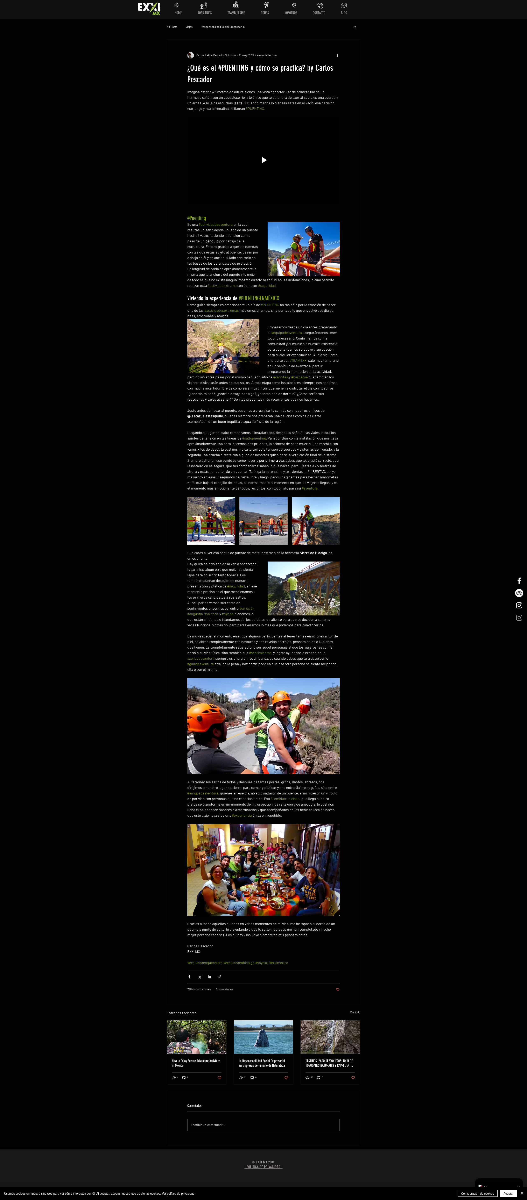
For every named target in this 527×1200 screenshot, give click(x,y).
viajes (189, 27)
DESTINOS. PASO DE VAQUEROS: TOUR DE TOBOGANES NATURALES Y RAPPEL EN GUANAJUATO (329, 1063)
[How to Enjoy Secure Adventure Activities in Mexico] (196, 1037)
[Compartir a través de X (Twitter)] (199, 977)
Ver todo (355, 1012)
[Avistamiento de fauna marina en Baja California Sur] (263, 1037)
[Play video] (263, 160)
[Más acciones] (337, 55)
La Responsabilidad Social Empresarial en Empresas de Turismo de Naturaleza (262, 1063)
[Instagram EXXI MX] (519, 605)
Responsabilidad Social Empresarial (223, 27)
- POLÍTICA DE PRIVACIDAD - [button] (263, 1167)
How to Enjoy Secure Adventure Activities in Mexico (196, 1063)
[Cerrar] (522, 1193)
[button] (355, 27)
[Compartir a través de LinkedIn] (209, 977)
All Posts (172, 27)
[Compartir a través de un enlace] (220, 977)
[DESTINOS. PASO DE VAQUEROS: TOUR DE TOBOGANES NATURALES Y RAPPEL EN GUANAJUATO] (330, 1037)
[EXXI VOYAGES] (519, 618)
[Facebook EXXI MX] (519, 581)
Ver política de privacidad (178, 1193)
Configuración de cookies (477, 1193)
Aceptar (509, 1193)
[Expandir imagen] (211, 521)
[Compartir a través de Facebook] (189, 977)
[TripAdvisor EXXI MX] (519, 593)
